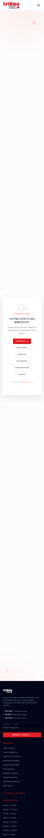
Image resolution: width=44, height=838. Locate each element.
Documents (22, 361)
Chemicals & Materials (11, 781)
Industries (22, 348)
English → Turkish (9, 805)
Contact (22, 374)
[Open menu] (38, 5)
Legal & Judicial (9, 748)
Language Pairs (22, 368)
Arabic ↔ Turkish (9, 818)
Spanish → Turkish (10, 822)
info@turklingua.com (26, 382)
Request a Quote (21, 735)
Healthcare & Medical (11, 761)
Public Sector (8, 786)
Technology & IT (9, 769)
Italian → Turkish (9, 834)
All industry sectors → (14, 793)
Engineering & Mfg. (10, 777)
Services (22, 354)
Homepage (22, 341)
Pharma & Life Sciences (12, 756)
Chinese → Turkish (10, 830)
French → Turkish (9, 814)
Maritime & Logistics (10, 773)
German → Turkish (10, 809)
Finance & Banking (10, 752)
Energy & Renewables (11, 765)
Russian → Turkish (10, 826)
